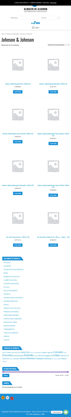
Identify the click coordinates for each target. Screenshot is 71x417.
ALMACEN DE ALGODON (35, 9)
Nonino (23, 358)
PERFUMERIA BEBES (11, 315)
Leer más (18, 92)
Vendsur (4, 361)
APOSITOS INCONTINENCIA (13, 269)
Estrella (28, 355)
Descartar (53, 3)
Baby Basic (18, 352)
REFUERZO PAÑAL (10, 322)
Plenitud (47, 358)
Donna (14, 356)
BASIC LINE (33, 352)
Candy (43, 352)
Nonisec (31, 358)
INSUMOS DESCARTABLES (13, 297)
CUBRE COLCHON (10, 280)
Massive (11, 358)
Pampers (40, 358)
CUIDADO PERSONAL (11, 283)
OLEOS (6, 305)
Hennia (41, 356)
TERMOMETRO (9, 329)
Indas (57, 355)
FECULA (7, 287)
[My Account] (32, 23)
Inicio (3, 34)
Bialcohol (38, 352)
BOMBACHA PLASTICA (12, 276)
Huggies (47, 356)
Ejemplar (21, 356)
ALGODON (7, 266)
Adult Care (10, 352)
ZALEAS (6, 340)
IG (52, 355)
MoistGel (17, 359)
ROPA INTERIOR (9, 326)
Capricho (50, 352)
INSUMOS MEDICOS (11, 301)
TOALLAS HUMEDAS (11, 333)
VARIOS (6, 336)
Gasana (35, 355)
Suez (59, 359)
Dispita (64, 352)
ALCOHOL (7, 262)
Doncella (7, 355)
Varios (63, 359)
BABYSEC (25, 352)
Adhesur (4, 352)
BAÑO (6, 273)
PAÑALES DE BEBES (11, 312)
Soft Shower (54, 358)
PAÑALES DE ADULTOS (12, 308)
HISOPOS (7, 294)
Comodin (58, 352)
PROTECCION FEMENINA (13, 319)
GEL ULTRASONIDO (11, 290)
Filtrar (6, 375)
